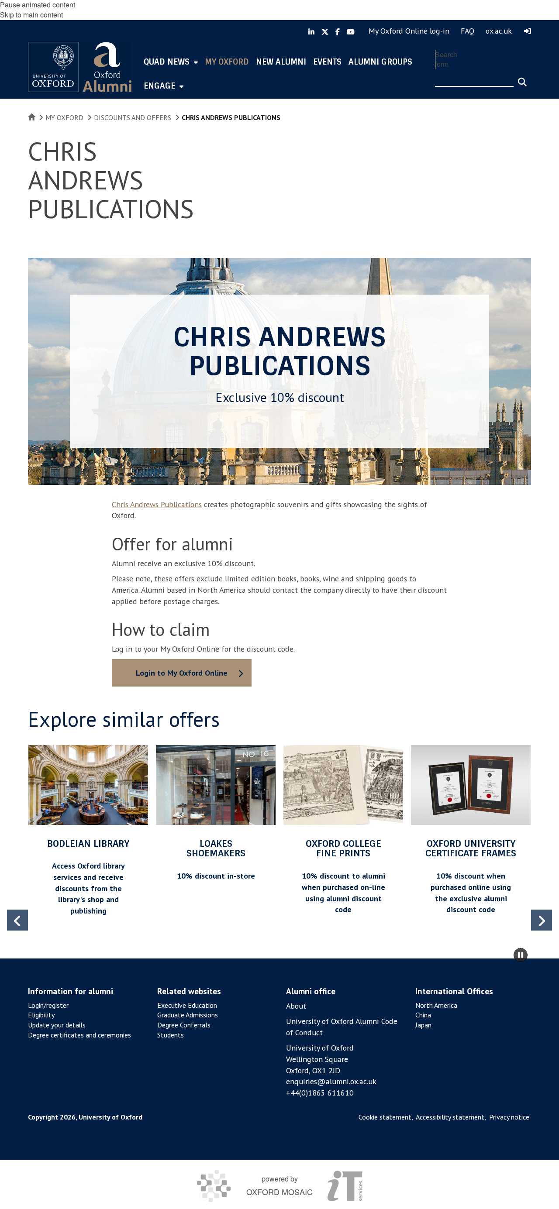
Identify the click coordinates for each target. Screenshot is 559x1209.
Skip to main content (31, 15)
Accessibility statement (450, 1117)
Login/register (48, 1005)
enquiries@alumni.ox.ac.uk (331, 1081)
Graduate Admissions (187, 1014)
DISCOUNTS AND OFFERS (132, 117)
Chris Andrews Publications (157, 504)
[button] (541, 920)
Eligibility (41, 1014)
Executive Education (187, 1005)
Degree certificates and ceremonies (79, 1034)
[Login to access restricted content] (527, 30)
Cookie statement (385, 1117)
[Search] (522, 78)
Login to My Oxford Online (182, 673)
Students (170, 1034)
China (423, 1014)
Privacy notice (509, 1117)
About (296, 1006)
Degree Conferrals (183, 1024)
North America (436, 1005)
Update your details (57, 1024)
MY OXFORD (64, 117)
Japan (423, 1024)
